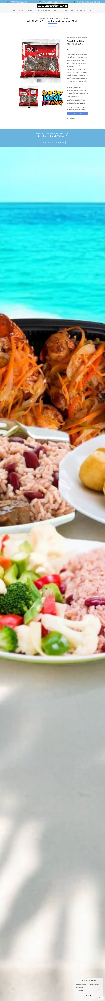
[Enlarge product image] (40, 61)
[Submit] (99, 991)
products (72, 37)
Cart (100, 5)
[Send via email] (73, 118)
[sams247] (52, 6)
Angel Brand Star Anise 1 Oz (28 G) (76, 42)
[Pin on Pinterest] (71, 118)
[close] (101, 979)
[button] (75, 118)
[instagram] (88, 995)
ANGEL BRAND (69, 46)
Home (68, 37)
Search (5, 6)
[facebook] (86, 995)
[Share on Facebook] (67, 118)
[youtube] (90, 995)
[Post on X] (69, 118)
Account (96, 5)
